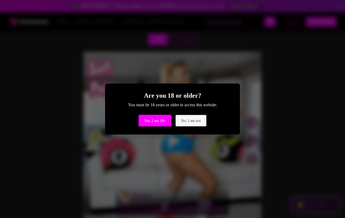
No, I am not (191, 120)
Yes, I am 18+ (155, 120)
